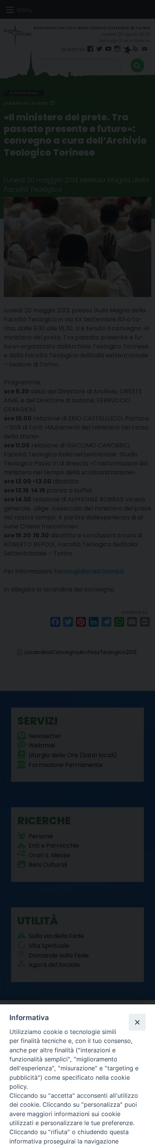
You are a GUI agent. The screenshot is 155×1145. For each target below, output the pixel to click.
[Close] (137, 1022)
